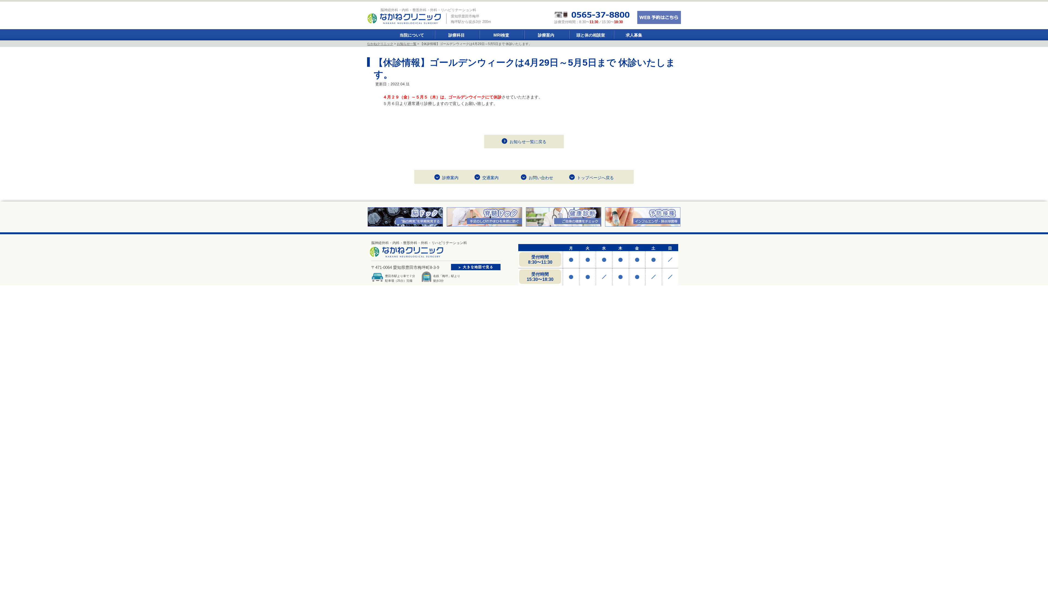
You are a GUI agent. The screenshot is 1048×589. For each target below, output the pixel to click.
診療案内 (546, 35)
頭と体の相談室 (590, 35)
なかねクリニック (380, 44)
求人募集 (634, 35)
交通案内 (490, 177)
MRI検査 (501, 35)
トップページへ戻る (595, 177)
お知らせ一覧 (406, 44)
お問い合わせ (541, 177)
